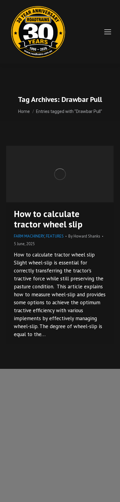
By (84, 236)
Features (55, 236)
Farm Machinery (29, 236)
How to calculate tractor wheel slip (48, 219)
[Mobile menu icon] (108, 32)
